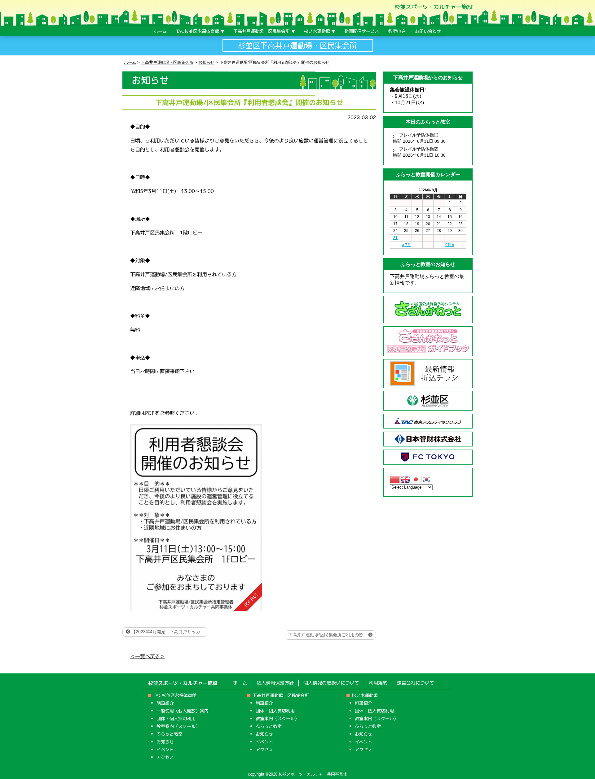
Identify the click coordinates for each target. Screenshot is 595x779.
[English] (405, 478)
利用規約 (378, 683)
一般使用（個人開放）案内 (182, 711)
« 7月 (406, 245)
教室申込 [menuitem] (397, 31)
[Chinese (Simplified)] (395, 478)
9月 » (449, 245)
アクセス (165, 757)
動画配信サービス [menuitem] (361, 31)
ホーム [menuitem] (160, 31)
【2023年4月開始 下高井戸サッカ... (167, 631)
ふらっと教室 (169, 734)
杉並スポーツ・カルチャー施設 (433, 7)
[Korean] (426, 478)
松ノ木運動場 (365, 695)
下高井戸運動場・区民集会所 (281, 695)
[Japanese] (416, 478)
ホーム (240, 683)
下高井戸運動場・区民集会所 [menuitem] (261, 31)
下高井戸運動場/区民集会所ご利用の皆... (328, 634)
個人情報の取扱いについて (331, 683)
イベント (165, 749)
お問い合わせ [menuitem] (428, 31)
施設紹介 (165, 703)
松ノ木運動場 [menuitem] (317, 31)
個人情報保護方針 (275, 683)
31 (395, 238)
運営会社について (415, 683)
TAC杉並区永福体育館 (174, 695)
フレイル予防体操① (418, 135)
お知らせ (165, 742)
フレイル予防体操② (418, 148)
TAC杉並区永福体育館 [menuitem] (197, 31)
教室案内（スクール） (178, 726)
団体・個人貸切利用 (176, 718)
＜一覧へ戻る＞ (147, 656)
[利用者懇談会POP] (196, 517)
